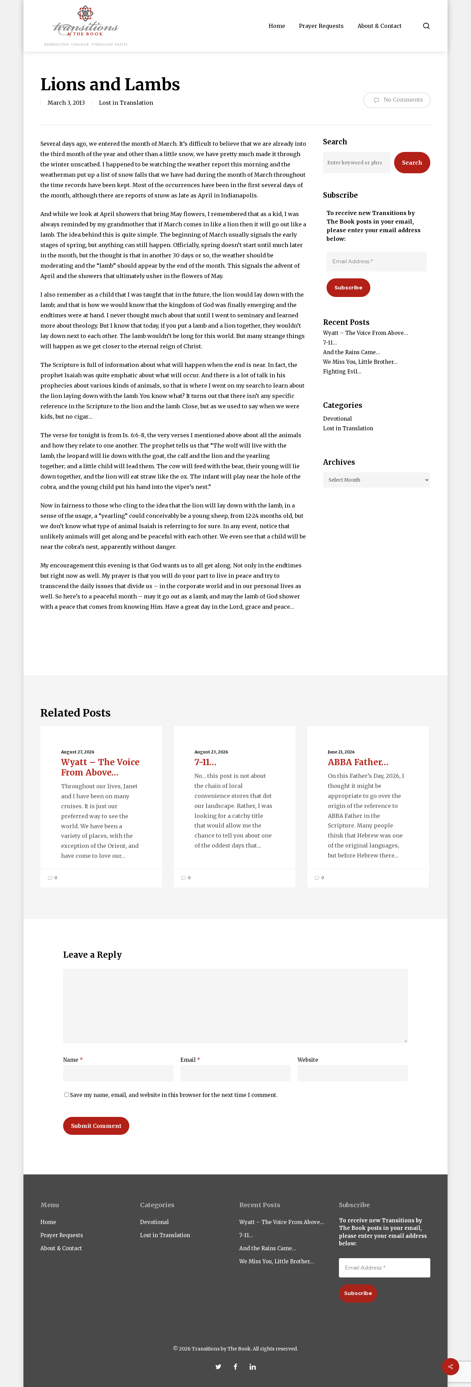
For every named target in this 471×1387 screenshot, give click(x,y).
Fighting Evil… (342, 371)
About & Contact (61, 1248)
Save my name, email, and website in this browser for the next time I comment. (174, 1095)
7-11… (330, 342)
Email (190, 1060)
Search (412, 162)
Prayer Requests (61, 1235)
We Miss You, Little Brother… (360, 362)
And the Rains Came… (351, 352)
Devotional (337, 418)
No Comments (402, 99)
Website (308, 1060)
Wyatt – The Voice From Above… (365, 333)
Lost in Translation (126, 102)
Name (73, 1060)
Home (48, 1222)
